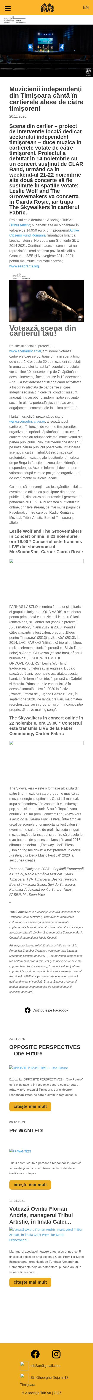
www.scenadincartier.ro (27, 421)
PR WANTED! (26, 1130)
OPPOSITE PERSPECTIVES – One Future (44, 1050)
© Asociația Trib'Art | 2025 (41, 1393)
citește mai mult (30, 1106)
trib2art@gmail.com (45, 1366)
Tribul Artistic (20, 225)
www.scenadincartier (25, 351)
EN (86, 7)
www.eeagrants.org (24, 266)
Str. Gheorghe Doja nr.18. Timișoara (44, 1381)
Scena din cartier (31, 126)
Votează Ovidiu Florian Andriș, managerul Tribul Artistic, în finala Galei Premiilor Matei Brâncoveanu (41, 1216)
